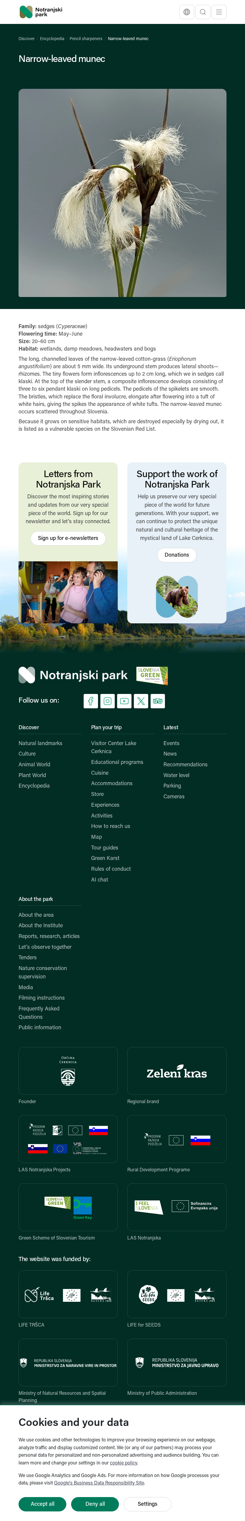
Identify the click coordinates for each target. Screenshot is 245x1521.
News (170, 754)
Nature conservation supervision (43, 973)
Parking (172, 786)
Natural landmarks (40, 744)
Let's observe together (45, 947)
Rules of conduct (111, 869)
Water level (176, 776)
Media (26, 988)
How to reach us (110, 826)
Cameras (174, 797)
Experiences (105, 805)
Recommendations (185, 765)
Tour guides (104, 848)
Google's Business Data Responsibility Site (99, 1483)
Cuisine (99, 773)
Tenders (28, 958)
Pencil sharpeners (86, 39)
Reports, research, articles (49, 937)
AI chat (99, 880)
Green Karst (105, 858)
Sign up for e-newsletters (68, 538)
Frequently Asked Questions (39, 1013)
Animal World (34, 765)
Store (97, 794)
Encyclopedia (52, 39)
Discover (27, 39)
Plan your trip (106, 728)
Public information (40, 1028)
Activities (102, 816)
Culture (27, 754)
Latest (170, 728)
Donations (177, 555)
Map (96, 837)
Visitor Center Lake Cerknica (113, 748)
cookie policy (123, 1463)
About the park (36, 899)
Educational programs (117, 762)
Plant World (32, 776)
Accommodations (112, 784)
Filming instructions (42, 998)
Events (171, 744)
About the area (36, 915)
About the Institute (41, 926)
